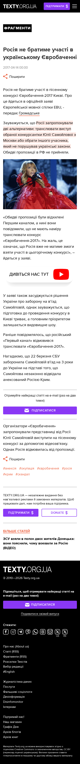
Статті (7, 652)
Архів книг (10, 737)
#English (9, 672)
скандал (23, 474)
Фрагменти (11, 657)
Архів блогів (12, 732)
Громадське (29, 113)
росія (68, 468)
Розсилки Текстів (15, 662)
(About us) (22, 646)
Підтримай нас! (13, 717)
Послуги (9, 687)
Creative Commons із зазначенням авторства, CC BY (42, 749)
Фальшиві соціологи (17, 692)
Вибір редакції (13, 667)
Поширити (17, 77)
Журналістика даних (17, 682)
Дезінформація (14, 697)
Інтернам (9, 707)
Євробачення (49, 468)
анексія (10, 468)
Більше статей (16, 531)
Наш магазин (12, 722)
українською (30, 752)
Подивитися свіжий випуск (40, 614)
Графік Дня (11, 727)
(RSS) (15, 652)
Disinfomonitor (13, 702)
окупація (27, 468)
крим (9, 474)
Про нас (8, 646)
